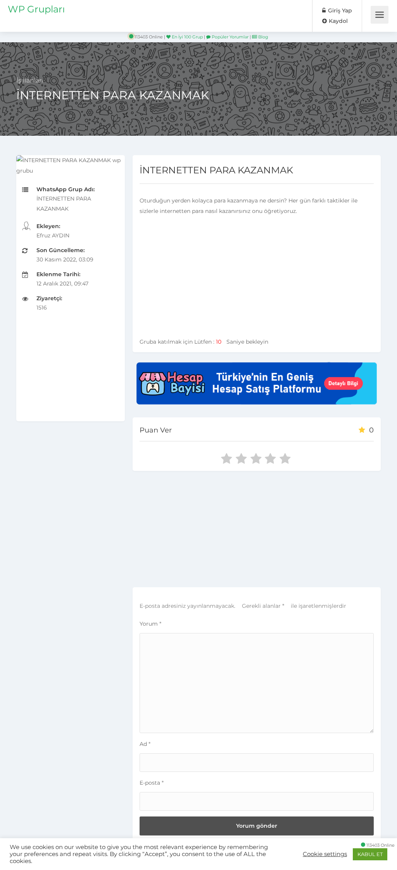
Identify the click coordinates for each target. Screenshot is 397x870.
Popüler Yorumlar (230, 37)
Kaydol (337, 20)
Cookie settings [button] (325, 854)
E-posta (152, 782)
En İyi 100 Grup (187, 37)
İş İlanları (29, 80)
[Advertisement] (70, 372)
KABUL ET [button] (370, 854)
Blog (262, 37)
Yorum (150, 623)
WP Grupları (36, 9)
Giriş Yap (339, 10)
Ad (145, 743)
